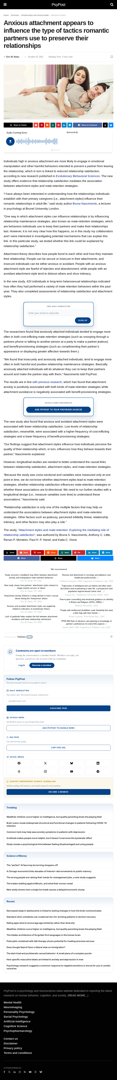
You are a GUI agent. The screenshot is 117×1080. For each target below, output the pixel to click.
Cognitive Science (15, 1026)
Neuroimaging (13, 1007)
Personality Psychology (19, 1011)
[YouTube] (71, 771)
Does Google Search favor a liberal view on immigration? (36, 947)
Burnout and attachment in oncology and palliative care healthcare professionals (86, 576)
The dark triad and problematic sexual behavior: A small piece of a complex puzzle (49, 953)
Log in (22, 665)
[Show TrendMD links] (111, 636)
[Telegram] (98, 771)
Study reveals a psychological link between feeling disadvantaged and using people (50, 844)
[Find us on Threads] (35, 1072)
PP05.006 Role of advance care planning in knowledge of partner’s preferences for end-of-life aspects (86, 622)
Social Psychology (16, 1016)
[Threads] (19, 771)
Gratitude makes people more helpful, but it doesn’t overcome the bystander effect (49, 838)
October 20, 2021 (35, 57)
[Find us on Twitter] (9, 1072)
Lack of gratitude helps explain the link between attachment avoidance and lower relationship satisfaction (31, 617)
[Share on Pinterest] (58, 125)
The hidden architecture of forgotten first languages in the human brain (44, 935)
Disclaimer (11, 1043)
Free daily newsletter (58, 306)
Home (6, 15)
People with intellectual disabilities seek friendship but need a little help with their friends (86, 611)
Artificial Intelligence (17, 1021)
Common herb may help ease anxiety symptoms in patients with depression (46, 832)
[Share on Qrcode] (41, 125)
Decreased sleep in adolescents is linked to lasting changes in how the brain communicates (54, 910)
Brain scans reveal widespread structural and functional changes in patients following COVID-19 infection (57, 824)
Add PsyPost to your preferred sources (58, 409)
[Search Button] (111, 4)
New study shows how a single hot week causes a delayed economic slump (46, 889)
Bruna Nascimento (85, 203)
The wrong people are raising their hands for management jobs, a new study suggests (51, 877)
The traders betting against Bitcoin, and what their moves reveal (40, 883)
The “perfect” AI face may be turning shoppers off (32, 865)
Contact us (11, 1038)
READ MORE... (78, 995)
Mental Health (12, 1002)
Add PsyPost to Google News (58, 728)
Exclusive (15, 15)
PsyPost (58, 5)
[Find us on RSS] (25, 1072)
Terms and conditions (18, 1052)
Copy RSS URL (58, 748)
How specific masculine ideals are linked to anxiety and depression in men (45, 959)
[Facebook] (19, 763)
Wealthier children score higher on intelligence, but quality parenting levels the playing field (54, 817)
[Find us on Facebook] (4, 1072)
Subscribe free (58, 708)
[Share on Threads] (105, 125)
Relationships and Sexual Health (35, 15)
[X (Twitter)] (45, 763)
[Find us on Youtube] (30, 1072)
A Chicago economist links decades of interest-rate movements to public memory (49, 871)
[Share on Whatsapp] (52, 125)
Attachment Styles (58, 15)
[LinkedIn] (98, 763)
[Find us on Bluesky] (41, 1072)
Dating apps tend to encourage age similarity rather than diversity (41, 923)
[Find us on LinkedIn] (15, 1072)
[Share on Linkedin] (64, 125)
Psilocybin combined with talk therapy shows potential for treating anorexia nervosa (50, 941)
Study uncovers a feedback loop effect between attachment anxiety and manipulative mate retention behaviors (31, 576)
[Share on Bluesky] (110, 125)
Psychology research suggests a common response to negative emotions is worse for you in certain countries (58, 967)
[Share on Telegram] (69, 125)
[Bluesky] (71, 763)
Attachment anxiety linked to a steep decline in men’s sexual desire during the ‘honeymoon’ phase (31, 597)
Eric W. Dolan (12, 57)
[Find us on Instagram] (20, 1072)
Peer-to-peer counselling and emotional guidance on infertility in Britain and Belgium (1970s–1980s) (86, 600)
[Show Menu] (5, 4)
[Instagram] (45, 771)
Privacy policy (13, 1048)
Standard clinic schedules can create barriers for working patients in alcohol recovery (51, 916)
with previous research (47, 382)
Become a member (41, 665)
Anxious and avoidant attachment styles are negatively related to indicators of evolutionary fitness (31, 607)
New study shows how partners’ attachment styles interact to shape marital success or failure (31, 586)
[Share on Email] (36, 125)
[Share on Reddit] (47, 125)
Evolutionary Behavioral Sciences (78, 176)
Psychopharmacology (18, 1030)
